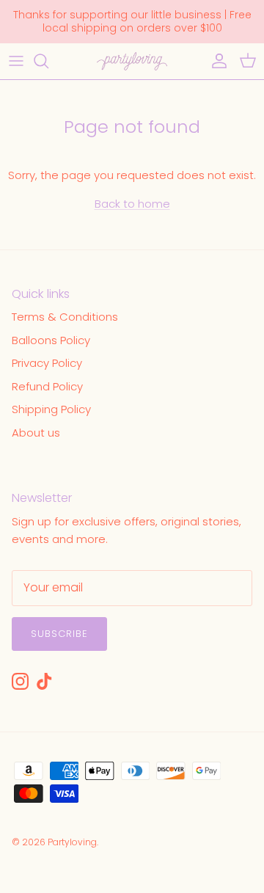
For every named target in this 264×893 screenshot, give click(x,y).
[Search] (48, 61)
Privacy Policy (47, 363)
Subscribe (59, 634)
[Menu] (16, 61)
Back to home (132, 203)
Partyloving (72, 842)
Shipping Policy (51, 409)
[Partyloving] (132, 61)
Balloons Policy (51, 340)
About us (36, 432)
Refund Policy (47, 386)
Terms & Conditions (65, 316)
